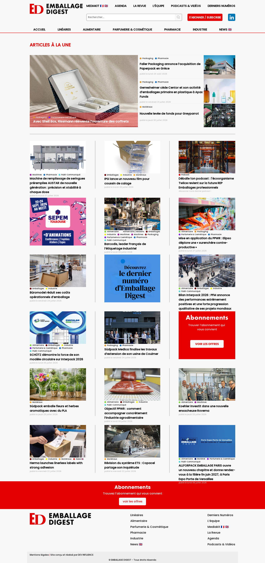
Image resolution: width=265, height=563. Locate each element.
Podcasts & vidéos (186, 6)
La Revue (139, 6)
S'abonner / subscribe (205, 17)
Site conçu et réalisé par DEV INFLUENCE (71, 554)
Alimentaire (92, 29)
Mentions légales (39, 554)
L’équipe (158, 6)
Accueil (39, 29)
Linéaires (64, 29)
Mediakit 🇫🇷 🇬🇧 (97, 6)
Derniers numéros (221, 6)
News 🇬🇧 (225, 29)
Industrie (136, 538)
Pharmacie (172, 29)
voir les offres (132, 501)
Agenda (121, 6)
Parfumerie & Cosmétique (132, 29)
